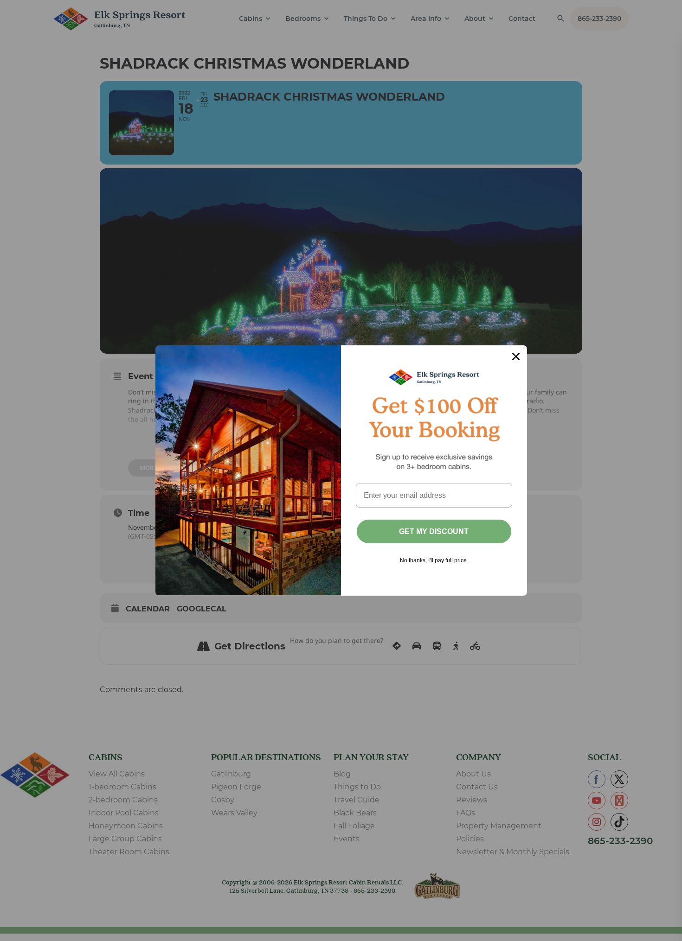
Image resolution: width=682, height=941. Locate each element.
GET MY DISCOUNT (434, 531)
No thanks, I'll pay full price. (434, 560)
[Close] (516, 356)
